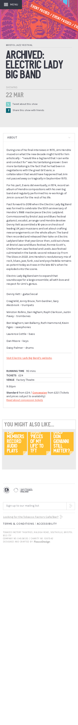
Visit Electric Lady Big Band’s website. (29, 358)
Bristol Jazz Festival (19, 45)
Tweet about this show (25, 104)
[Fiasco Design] (42, 541)
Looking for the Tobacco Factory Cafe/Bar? (31, 517)
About (12, 137)
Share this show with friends (26, 110)
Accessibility (47, 523)
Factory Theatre (25, 379)
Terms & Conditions (18, 523)
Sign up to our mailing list (22, 505)
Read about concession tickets (24, 400)
